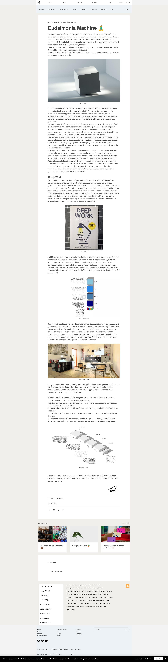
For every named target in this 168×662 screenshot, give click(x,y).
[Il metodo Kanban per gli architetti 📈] (115, 534)
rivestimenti (88, 606)
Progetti (74, 9)
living (93, 603)
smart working (79, 597)
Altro (111, 9)
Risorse (59, 635)
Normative (84, 9)
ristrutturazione (96, 585)
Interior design (63, 9)
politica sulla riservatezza (91, 659)
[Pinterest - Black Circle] (46, 641)
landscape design (85, 603)
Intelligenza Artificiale (105, 597)
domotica (69, 594)
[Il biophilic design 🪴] (84, 534)
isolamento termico (72, 603)
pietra (108, 603)
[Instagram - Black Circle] (42, 641)
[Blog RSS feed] (127, 586)
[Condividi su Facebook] (49, 510)
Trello (73, 600)
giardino (84, 594)
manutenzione (100, 603)
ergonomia (77, 594)
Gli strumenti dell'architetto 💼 (52, 547)
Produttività (51, 9)
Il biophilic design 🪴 (81, 546)
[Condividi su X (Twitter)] (54, 510)
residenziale (80, 606)
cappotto (109, 591)
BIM (89, 597)
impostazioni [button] (138, 659)
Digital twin (94, 597)
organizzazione (103, 594)
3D (85, 597)
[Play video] (84, 297)
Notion (69, 600)
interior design (77, 585)
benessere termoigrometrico (96, 591)
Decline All (148, 659)
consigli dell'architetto (73, 588)
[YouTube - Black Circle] (38, 641)
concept (60, 498)
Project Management (73, 591)
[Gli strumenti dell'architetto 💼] (52, 534)
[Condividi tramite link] (63, 510)
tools (104, 606)
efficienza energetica (87, 588)
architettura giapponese (87, 600)
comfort (51, 498)
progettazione (71, 606)
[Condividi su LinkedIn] (58, 510)
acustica (83, 591)
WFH (77, 600)
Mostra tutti (126, 523)
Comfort (103, 9)
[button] (127, 9)
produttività (70, 597)
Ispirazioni (94, 9)
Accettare (159, 659)
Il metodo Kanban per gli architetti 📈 (114, 547)
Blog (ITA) (79, 634)
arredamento (87, 585)
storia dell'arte (97, 606)
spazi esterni (99, 588)
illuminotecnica (92, 594)
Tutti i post (41, 9)
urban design (71, 609)
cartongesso (100, 600)
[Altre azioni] (119, 22)
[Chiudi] (165, 658)
